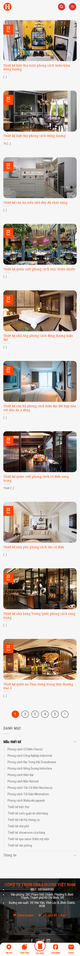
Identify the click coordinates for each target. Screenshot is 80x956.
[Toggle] (75, 742)
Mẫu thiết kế (12, 742)
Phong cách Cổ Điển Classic (25, 749)
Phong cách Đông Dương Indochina (30, 768)
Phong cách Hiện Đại (21, 775)
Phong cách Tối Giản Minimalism (28, 794)
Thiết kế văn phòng (20, 846)
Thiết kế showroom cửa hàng (26, 833)
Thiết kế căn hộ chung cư (24, 820)
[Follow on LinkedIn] (48, 941)
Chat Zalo (24, 953)
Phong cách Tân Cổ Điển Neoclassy (30, 788)
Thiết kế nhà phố (18, 826)
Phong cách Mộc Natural (23, 781)
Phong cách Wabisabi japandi (26, 801)
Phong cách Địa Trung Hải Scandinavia (32, 762)
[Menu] (72, 6)
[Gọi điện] (40, 946)
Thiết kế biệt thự (18, 807)
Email (71, 953)
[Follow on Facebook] (32, 941)
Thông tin (9, 855)
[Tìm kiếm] (61, 6)
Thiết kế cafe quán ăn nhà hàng (28, 814)
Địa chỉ (9, 953)
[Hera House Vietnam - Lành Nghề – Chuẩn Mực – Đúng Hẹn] (7, 7)
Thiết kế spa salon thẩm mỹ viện (28, 839)
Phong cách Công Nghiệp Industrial (30, 756)
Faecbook (55, 953)
